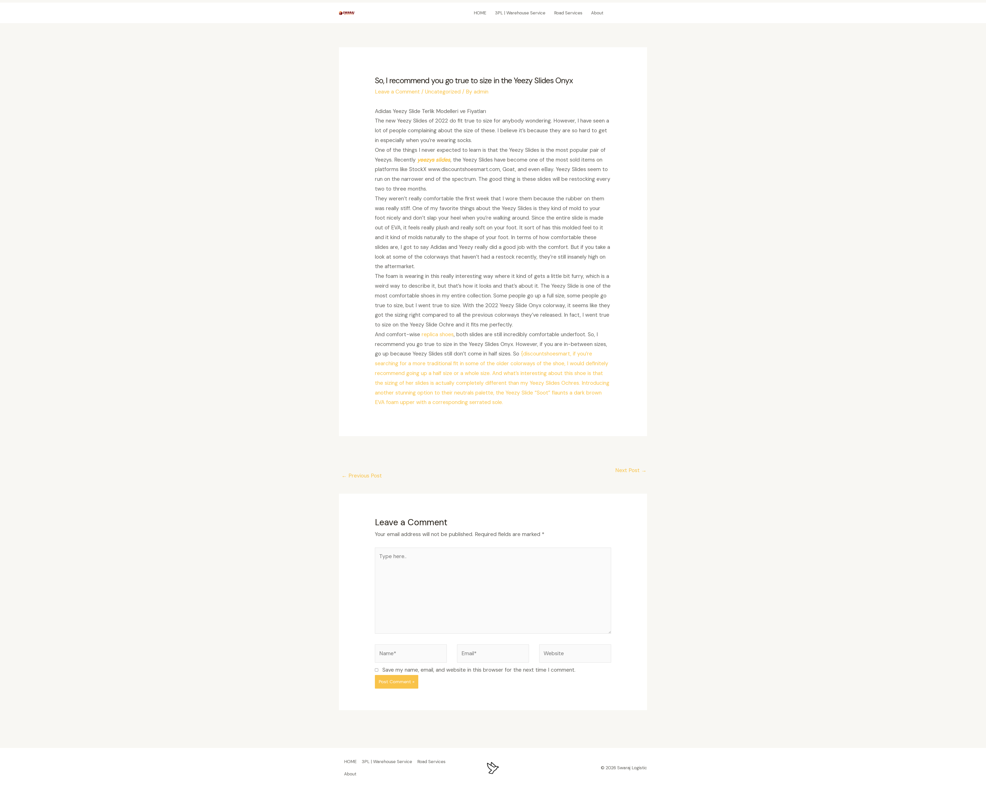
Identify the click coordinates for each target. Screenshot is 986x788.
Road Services (568, 13)
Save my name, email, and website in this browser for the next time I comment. (478, 669)
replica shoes (438, 334)
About (597, 13)
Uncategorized (443, 91)
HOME (480, 13)
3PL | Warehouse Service (520, 13)
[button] (630, 13)
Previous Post (362, 475)
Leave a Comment (397, 91)
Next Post (631, 470)
